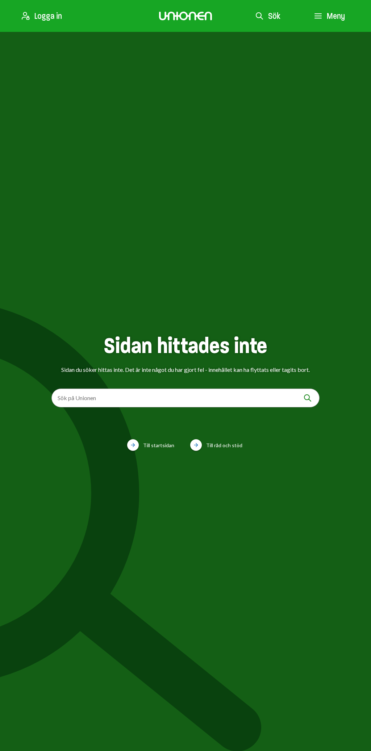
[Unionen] (185, 16)
